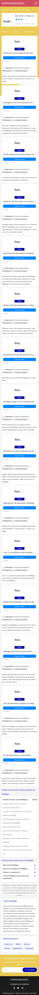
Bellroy (18, 944)
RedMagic (25, 10)
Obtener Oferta (20, 58)
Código (15, 31)
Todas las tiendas (12, 10)
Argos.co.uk (8, 944)
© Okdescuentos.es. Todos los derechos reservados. (19, 993)
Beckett (7, 948)
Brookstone (29, 948)
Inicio (3, 10)
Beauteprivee (17, 948)
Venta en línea (29, 31)
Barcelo (26, 944)
